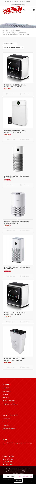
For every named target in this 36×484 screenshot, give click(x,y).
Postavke (18, 480)
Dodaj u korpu (11, 94)
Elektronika (6, 425)
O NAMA (28, 1)
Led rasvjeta (6, 419)
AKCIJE (16, 1)
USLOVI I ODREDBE (9, 401)
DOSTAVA (6, 397)
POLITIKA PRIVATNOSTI (10, 404)
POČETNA (6, 388)
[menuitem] (8, 1)
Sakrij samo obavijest (25, 476)
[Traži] (23, 10)
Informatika (6, 422)
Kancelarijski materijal (9, 428)
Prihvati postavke (10, 476)
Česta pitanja (8, 464)
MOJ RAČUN (8, 1)
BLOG (22, 1)
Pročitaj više (11, 139)
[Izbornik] (28, 10)
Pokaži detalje (25, 94)
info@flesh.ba (9, 459)
